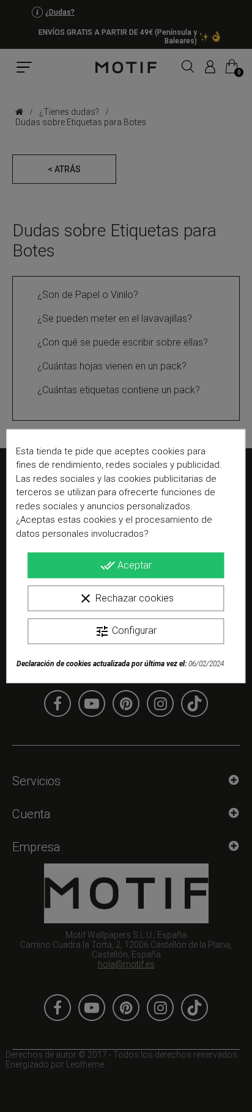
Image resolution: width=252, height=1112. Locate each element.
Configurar (126, 631)
